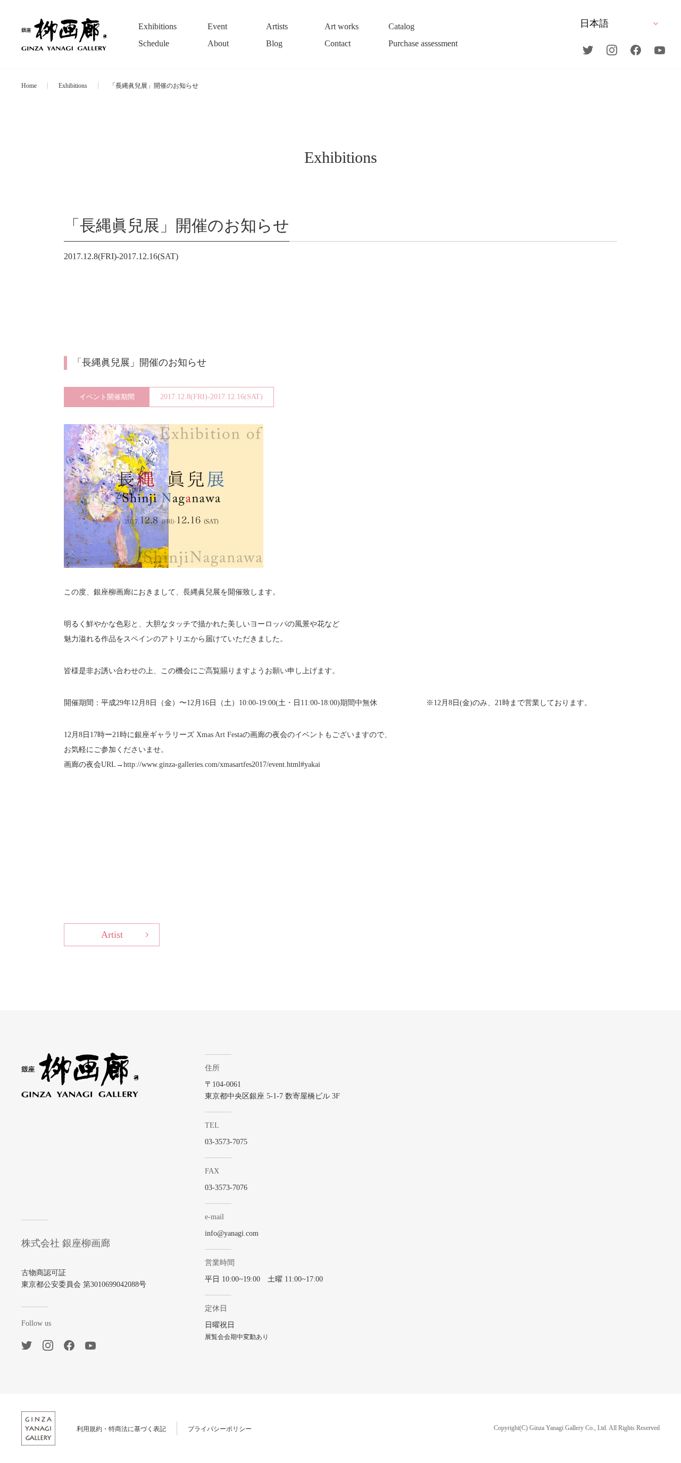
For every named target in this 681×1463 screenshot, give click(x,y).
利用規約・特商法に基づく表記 (121, 1429)
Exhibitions (73, 85)
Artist (112, 934)
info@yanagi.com (232, 1233)
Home (29, 85)
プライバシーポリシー (220, 1429)
